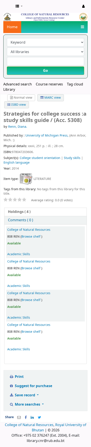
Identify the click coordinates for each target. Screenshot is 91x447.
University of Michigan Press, (47, 135)
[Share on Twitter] (39, 417)
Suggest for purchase (33, 386)
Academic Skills (18, 254)
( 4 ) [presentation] (19, 211)
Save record (25, 395)
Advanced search (17, 84)
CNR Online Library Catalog (8, 6)
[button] (19, 6)
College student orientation (40, 158)
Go (45, 70)
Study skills (72, 158)
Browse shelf (31, 236)
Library (9, 89)
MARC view (52, 97)
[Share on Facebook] (26, 417)
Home (12, 27)
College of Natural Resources (28, 229)
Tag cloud (75, 84)
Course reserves (49, 84)
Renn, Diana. (17, 126)
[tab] (45, 212)
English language (17, 162)
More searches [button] (27, 404)
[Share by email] (19, 417)
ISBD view (18, 104)
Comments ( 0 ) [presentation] (20, 220)
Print (19, 376)
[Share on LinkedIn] (32, 417)
